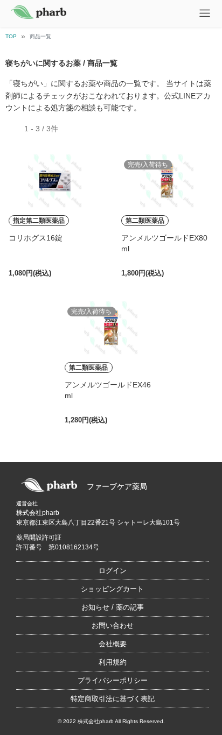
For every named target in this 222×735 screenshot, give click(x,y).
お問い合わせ (113, 625)
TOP (11, 36)
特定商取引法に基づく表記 (113, 698)
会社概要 (113, 643)
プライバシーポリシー (113, 680)
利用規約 (113, 662)
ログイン (113, 570)
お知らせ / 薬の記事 (112, 607)
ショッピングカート (112, 588)
